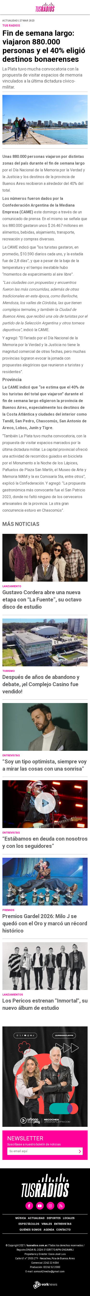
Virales (47, 1224)
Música (20, 1218)
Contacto (63, 1229)
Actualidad (36, 1218)
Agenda (49, 1229)
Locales (69, 1218)
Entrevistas (63, 1224)
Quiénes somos (30, 1229)
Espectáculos (28, 1224)
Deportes (54, 1218)
